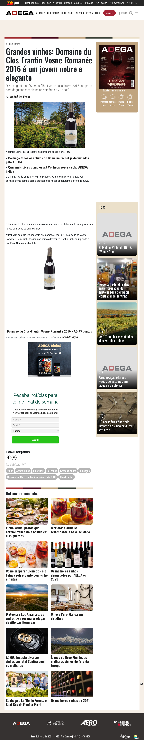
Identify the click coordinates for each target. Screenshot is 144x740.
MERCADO (80, 13)
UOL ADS (89, 3)
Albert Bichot (67, 477)
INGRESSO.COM (32, 3)
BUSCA (104, 3)
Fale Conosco (66, 736)
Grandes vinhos (68, 471)
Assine (109, 13)
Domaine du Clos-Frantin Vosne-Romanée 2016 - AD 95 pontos (49, 331)
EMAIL (134, 3)
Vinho (10, 471)
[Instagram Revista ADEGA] (124, 12)
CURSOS (68, 3)
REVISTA (89, 13)
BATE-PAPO (119, 3)
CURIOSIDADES (53, 13)
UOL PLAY (78, 3)
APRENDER (40, 13)
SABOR (71, 13)
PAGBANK (57, 3)
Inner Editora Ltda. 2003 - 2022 (45, 736)
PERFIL (64, 13)
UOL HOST (46, 3)
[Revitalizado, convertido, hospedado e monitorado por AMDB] (136, 736)
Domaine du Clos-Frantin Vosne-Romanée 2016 (31, 477)
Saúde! (35, 440)
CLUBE (97, 13)
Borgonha (52, 471)
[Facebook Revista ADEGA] (119, 12)
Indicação (85, 471)
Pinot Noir (38, 471)
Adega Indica (23, 471)
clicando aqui (69, 337)
